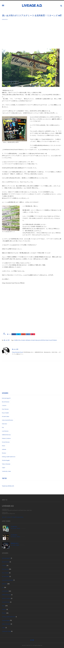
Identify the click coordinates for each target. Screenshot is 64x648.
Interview (4, 423)
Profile (13, 517)
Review (4, 453)
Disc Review (5, 409)
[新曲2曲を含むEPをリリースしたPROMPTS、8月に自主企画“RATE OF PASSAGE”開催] (6, 545)
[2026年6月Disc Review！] (6, 537)
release (4, 449)
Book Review (5, 401)
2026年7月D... (14, 526)
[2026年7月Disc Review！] (6, 528)
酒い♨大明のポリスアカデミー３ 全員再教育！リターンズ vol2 (32, 15)
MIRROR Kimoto (6, 434)
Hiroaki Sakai (34, 340)
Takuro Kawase (6, 464)
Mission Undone (6, 438)
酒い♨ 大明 (6, 340)
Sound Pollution (53, 340)
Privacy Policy (19, 517)
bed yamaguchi (6, 398)
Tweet (4, 334)
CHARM (16, 340)
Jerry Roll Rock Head (43, 340)
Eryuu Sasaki (5, 412)
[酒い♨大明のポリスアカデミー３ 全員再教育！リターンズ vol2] (31, 68)
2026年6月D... (14, 535)
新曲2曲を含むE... (15, 543)
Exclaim (23, 340)
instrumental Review (7, 420)
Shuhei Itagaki (6, 460)
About (3, 517)
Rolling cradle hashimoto (8, 456)
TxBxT (3, 467)
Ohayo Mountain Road (17, 352)
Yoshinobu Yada (6, 471)
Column (4, 405)
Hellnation (28, 340)
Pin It (9, 334)
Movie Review (6, 442)
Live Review (5, 431)
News (3, 445)
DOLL (19, 340)
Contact (8, 517)
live (3, 427)
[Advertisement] (32, 34)
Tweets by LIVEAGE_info (8, 486)
